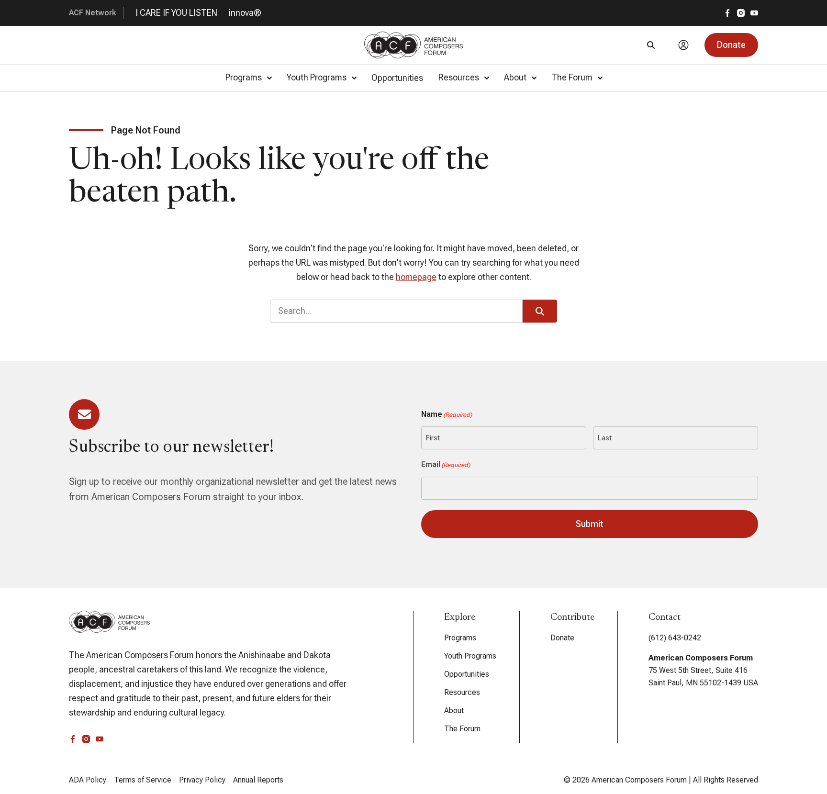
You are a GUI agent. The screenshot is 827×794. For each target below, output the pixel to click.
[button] (731, 45)
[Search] (650, 45)
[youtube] (754, 13)
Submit (589, 524)
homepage (416, 277)
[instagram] (741, 13)
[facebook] (727, 13)
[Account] (683, 45)
